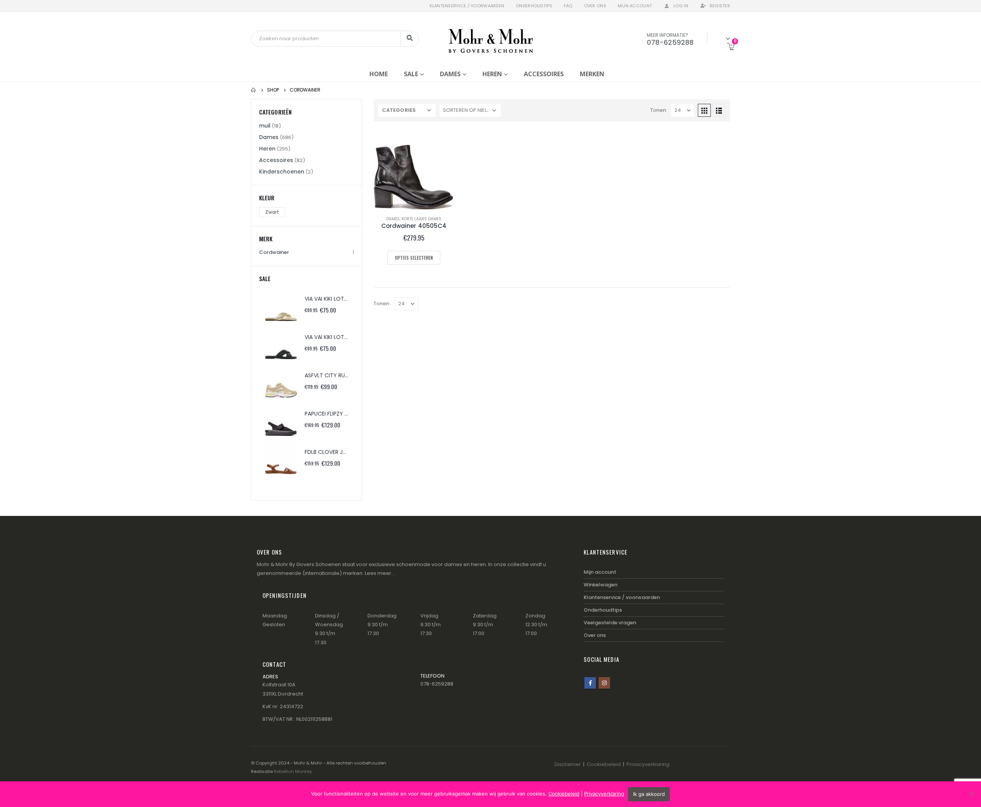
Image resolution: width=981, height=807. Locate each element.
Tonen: (658, 110)
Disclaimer (567, 764)
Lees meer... (380, 573)
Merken (592, 74)
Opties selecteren (414, 257)
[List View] (718, 110)
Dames (450, 74)
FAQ (568, 6)
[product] (414, 169)
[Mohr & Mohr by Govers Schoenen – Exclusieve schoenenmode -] (490, 38)
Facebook (590, 683)
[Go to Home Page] (253, 90)
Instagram (604, 683)
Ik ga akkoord (649, 794)
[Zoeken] (409, 38)
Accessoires (544, 74)
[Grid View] (704, 110)
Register (720, 6)
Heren (492, 74)
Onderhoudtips (534, 6)
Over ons (595, 6)
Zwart (272, 212)
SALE (411, 74)
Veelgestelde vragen (610, 622)
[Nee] (971, 794)
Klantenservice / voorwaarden (467, 6)
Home (378, 74)
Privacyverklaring (648, 764)
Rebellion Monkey (293, 771)
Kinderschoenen (281, 171)
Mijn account (635, 6)
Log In (680, 6)
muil (265, 125)
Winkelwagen (600, 584)
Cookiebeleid (604, 764)
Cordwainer (274, 252)
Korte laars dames (421, 219)
